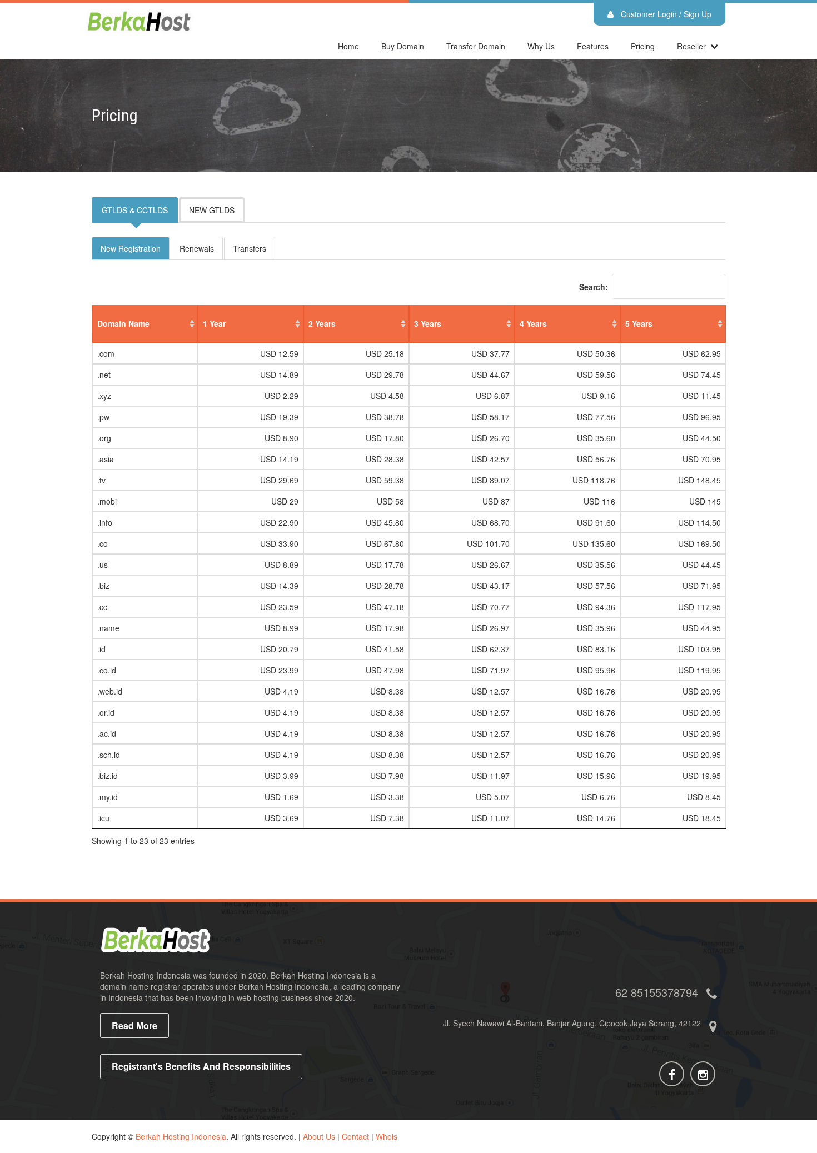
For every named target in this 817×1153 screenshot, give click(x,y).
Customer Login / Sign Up (665, 13)
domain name (123, 323)
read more (134, 1025)
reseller (691, 46)
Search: (593, 286)
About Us (319, 1136)
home (348, 46)
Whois (386, 1136)
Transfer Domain (475, 46)
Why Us (541, 46)
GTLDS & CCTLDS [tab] (135, 210)
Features (593, 46)
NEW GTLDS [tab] (212, 210)
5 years (638, 323)
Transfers (249, 248)
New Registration (131, 248)
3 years (427, 323)
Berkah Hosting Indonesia (181, 1136)
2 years (322, 323)
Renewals (197, 248)
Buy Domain (402, 46)
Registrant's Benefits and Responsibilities (201, 1066)
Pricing (643, 46)
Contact (355, 1136)
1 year (214, 323)
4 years (533, 323)
